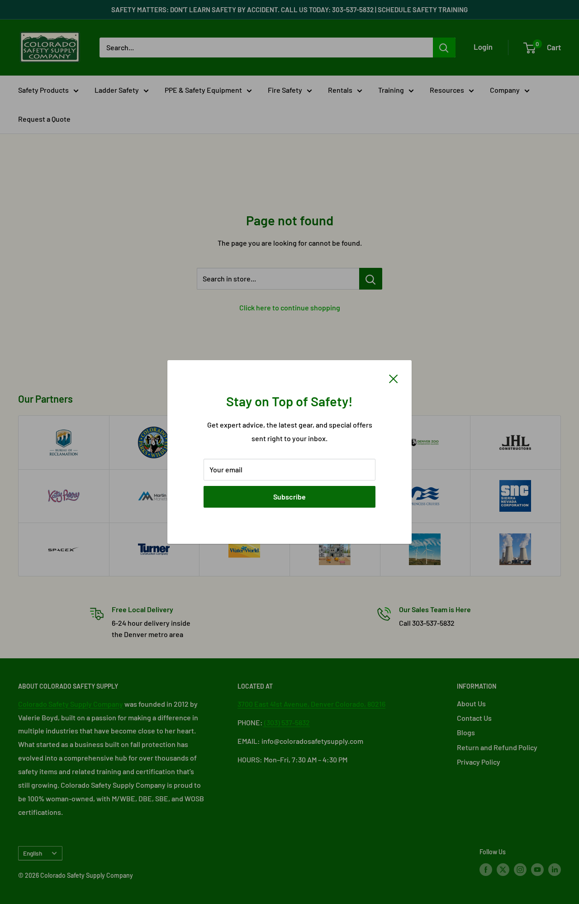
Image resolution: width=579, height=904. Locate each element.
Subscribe (289, 496)
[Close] (393, 378)
